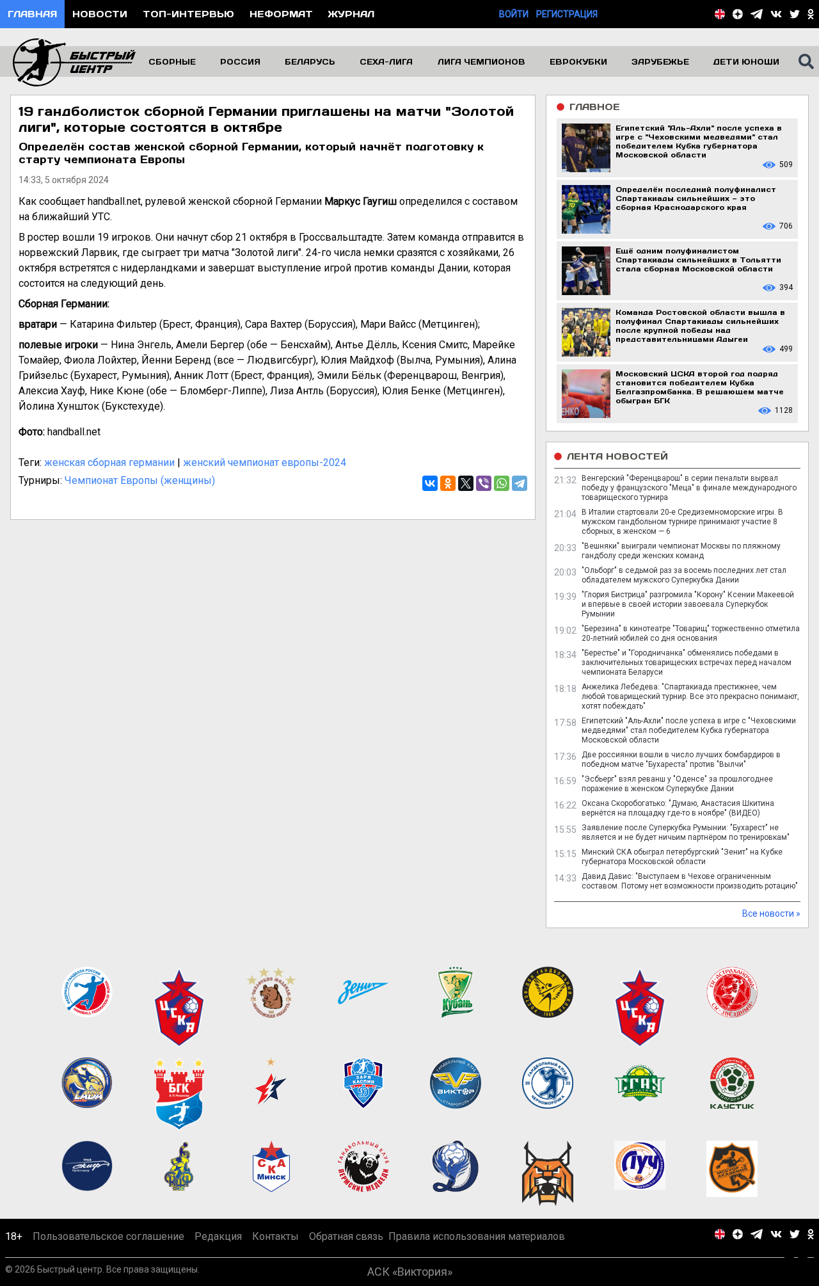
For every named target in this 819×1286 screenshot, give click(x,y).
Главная (32, 13)
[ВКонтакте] (430, 483)
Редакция (218, 1236)
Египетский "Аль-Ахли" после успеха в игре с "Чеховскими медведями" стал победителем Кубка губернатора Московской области (689, 730)
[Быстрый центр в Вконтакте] (776, 14)
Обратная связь (346, 1236)
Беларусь (310, 61)
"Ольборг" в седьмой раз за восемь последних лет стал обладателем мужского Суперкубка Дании (684, 575)
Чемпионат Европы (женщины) (140, 480)
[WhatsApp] (501, 483)
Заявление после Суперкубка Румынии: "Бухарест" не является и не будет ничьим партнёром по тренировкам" (686, 832)
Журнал (351, 13)
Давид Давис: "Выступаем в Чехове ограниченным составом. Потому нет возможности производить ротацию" (690, 881)
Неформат (281, 13)
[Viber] (483, 483)
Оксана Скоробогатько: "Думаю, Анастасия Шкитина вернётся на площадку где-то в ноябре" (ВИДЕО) (678, 808)
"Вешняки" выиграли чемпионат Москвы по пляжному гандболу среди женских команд (681, 551)
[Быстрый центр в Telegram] (757, 14)
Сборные (172, 61)
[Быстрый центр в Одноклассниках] (810, 14)
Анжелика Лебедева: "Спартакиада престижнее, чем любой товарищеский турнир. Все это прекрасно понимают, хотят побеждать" (690, 696)
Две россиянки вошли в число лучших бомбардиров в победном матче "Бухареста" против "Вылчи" (681, 759)
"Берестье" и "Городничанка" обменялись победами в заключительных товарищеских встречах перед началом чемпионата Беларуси (686, 662)
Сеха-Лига (386, 61)
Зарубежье (660, 61)
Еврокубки (578, 61)
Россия (240, 61)
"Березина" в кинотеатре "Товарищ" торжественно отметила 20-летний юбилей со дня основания (691, 633)
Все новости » (771, 913)
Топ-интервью (188, 13)
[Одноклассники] (448, 483)
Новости (99, 13)
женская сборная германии (109, 462)
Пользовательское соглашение (108, 1236)
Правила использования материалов (476, 1236)
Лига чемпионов (481, 61)
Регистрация (567, 14)
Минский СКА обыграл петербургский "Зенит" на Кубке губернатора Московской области (682, 857)
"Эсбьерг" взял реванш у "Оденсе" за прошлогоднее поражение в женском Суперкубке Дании (677, 784)
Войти (514, 14)
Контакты (275, 1236)
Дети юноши (746, 61)
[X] (465, 483)
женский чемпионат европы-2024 (264, 462)
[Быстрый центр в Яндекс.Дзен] (738, 14)
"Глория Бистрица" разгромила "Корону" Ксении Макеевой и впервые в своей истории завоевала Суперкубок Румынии (688, 604)
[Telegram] (519, 483)
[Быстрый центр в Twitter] (795, 14)
